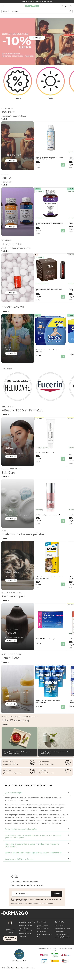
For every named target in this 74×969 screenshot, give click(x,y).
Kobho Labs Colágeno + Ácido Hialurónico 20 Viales (49, 290)
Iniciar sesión (59, 926)
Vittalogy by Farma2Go (62, 937)
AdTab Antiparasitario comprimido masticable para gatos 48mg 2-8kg (49, 577)
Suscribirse (57, 894)
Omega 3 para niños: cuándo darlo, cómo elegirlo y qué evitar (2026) (17, 753)
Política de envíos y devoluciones (25, 927)
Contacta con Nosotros (9, 938)
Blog (38, 937)
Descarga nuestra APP (62, 934)
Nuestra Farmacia (43, 928)
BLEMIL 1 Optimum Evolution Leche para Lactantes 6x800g (48, 701)
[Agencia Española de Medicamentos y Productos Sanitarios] (44, 955)
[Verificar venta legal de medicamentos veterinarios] (44, 961)
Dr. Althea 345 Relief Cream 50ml (46, 453)
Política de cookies (25, 933)
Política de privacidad (26, 931)
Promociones (41, 931)
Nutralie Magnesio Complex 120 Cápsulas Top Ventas (49, 224)
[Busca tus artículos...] (70, 11)
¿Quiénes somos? (43, 926)
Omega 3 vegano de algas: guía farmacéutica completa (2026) (55, 753)
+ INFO (35, 38)
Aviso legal (22, 936)
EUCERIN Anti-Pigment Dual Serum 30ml (48, 515)
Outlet (50, 98)
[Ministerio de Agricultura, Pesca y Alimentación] (55, 961)
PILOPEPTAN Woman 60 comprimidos (47, 639)
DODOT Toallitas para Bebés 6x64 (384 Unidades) (47, 350)
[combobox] (37, 11)
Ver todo (4, 119)
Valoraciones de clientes (45, 934)
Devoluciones (59, 931)
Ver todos (10, 353)
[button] (58, 6)
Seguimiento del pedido (62, 928)
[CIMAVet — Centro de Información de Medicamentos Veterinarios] (65, 955)
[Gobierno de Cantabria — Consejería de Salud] (65, 961)
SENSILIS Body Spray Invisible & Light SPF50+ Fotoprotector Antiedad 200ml (49, 158)
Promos (17, 98)
